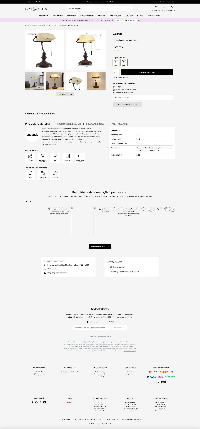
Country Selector (100, 411)
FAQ (39, 376)
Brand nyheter (130, 406)
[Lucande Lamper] (124, 33)
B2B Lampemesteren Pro (130, 408)
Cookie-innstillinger (130, 404)
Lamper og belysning (31, 25)
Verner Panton (161, 404)
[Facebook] (32, 402)
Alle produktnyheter (161, 411)
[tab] (39, 124)
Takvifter (71, 16)
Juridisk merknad (100, 404)
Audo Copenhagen (160, 402)
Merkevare (120, 124)
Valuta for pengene (160, 406)
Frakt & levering (100, 372)
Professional (154, 16)
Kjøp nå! (110, 20)
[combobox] (99, 8)
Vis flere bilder (65, 94)
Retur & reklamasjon (100, 374)
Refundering (100, 376)
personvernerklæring (129, 351)
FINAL (126, 20)
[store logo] (36, 8)
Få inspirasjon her (99, 246)
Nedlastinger (96, 124)
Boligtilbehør (161, 408)
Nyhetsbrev (130, 372)
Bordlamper (54, 25)
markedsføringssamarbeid (130, 411)
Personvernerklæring (100, 408)
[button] (34, 81)
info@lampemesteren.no (56, 273)
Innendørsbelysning (44, 25)
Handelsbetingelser (100, 406)
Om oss (100, 402)
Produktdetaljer (68, 124)
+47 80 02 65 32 (53, 269)
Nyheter (129, 16)
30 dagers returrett (130, 374)
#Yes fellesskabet (130, 402)
